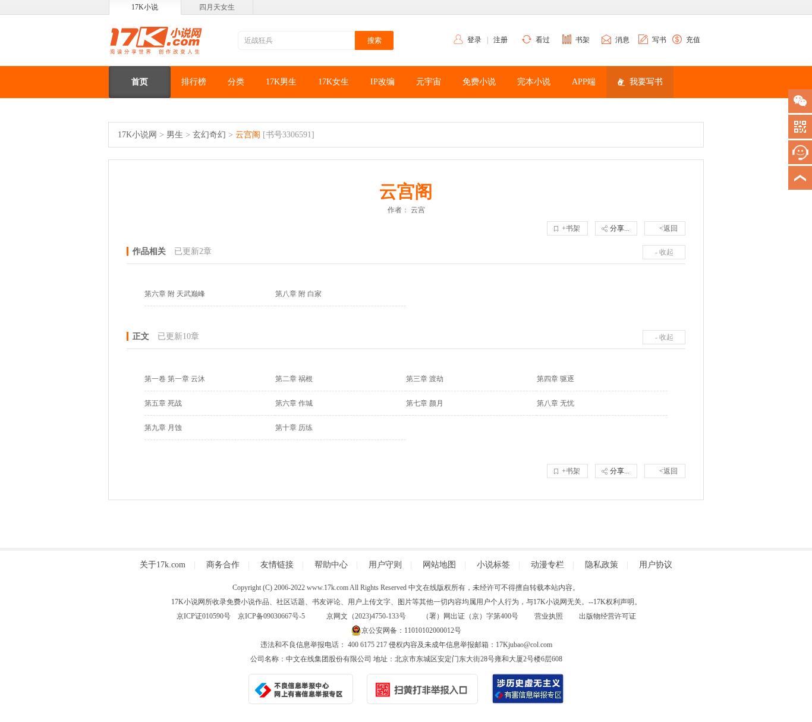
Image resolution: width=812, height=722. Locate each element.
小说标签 (493, 564)
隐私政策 (601, 564)
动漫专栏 (547, 564)
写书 (659, 40)
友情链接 (277, 564)
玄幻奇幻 (209, 134)
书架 (582, 40)
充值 (693, 40)
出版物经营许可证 (607, 616)
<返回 (668, 228)
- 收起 (664, 252)
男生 (174, 134)
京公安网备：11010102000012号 (411, 630)
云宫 (418, 210)
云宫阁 (247, 134)
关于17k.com (162, 564)
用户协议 (655, 564)
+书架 (571, 228)
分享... (620, 228)
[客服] (800, 152)
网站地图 (439, 564)
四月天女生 (217, 7)
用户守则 (385, 564)
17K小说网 (137, 134)
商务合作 (223, 564)
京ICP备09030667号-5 (271, 616)
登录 (474, 40)
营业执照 (548, 616)
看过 (543, 40)
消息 (622, 40)
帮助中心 (331, 564)
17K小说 (144, 7)
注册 (500, 40)
